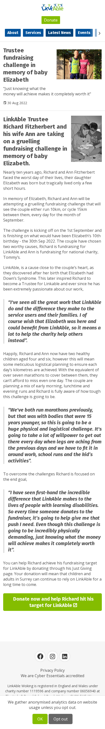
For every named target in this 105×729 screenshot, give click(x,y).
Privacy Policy (52, 670)
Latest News (59, 32)
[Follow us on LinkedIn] (65, 656)
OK (40, 719)
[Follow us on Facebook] (40, 656)
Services (33, 32)
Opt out (60, 719)
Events (84, 32)
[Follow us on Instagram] (52, 656)
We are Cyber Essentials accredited (52, 675)
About (12, 32)
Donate (51, 20)
